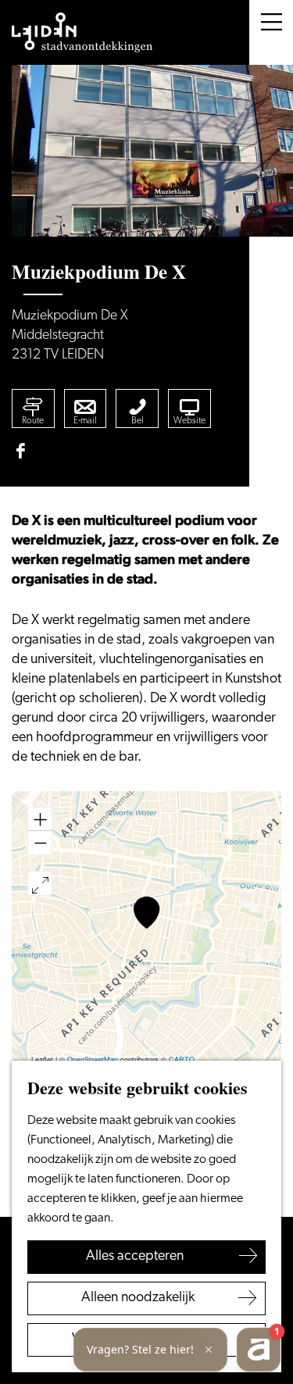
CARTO (182, 1059)
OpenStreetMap (92, 1059)
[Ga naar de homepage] (82, 32)
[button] (146, 912)
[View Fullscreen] (40, 883)
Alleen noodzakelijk (138, 1298)
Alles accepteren (135, 1257)
